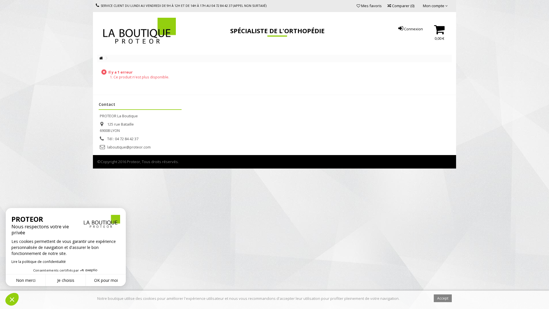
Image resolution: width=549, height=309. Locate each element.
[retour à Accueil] (101, 58)
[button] (12, 299)
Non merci (25, 280)
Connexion (413, 28)
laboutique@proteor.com (129, 147)
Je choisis (65, 280)
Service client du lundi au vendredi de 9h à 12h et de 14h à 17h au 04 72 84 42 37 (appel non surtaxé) (183, 5)
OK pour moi (106, 280)
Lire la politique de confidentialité (38, 261)
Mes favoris (371, 5)
